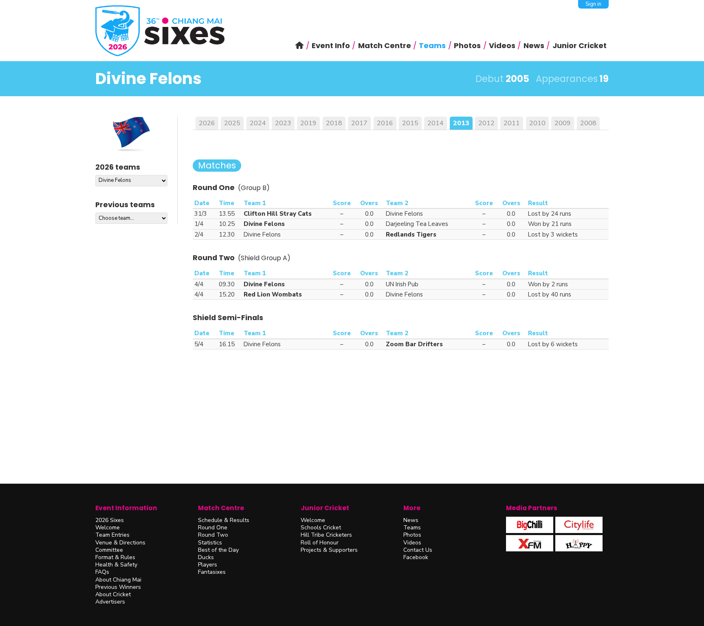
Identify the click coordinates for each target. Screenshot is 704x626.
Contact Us (417, 550)
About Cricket (113, 594)
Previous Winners (118, 587)
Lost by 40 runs (549, 294)
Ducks (206, 557)
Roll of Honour (320, 542)
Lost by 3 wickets (553, 234)
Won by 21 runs (550, 224)
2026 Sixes (109, 520)
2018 (334, 123)
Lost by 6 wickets (553, 344)
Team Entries (112, 535)
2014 (435, 123)
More (411, 508)
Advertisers (110, 602)
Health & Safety (116, 564)
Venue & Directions (120, 542)
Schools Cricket (321, 527)
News (410, 520)
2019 (308, 123)
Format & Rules (115, 557)
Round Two (213, 535)
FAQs (102, 572)
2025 (232, 123)
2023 (283, 123)
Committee (109, 550)
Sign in (593, 4)
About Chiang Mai (118, 580)
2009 (562, 123)
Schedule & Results (223, 520)
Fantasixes (212, 572)
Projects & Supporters (329, 550)
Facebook (415, 557)
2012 (486, 123)
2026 (207, 123)
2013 (461, 123)
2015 (410, 123)
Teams (412, 527)
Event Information (126, 508)
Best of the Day (218, 550)
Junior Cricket (325, 508)
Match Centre (221, 508)
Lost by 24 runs (549, 214)
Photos (412, 535)
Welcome (107, 527)
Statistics (210, 542)
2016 (385, 123)
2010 (537, 123)
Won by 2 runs (548, 284)
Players (207, 564)
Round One (212, 527)
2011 (512, 123)
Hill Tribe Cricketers (326, 535)
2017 (359, 123)
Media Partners (531, 508)
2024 (258, 123)
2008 (588, 123)
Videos (412, 542)
